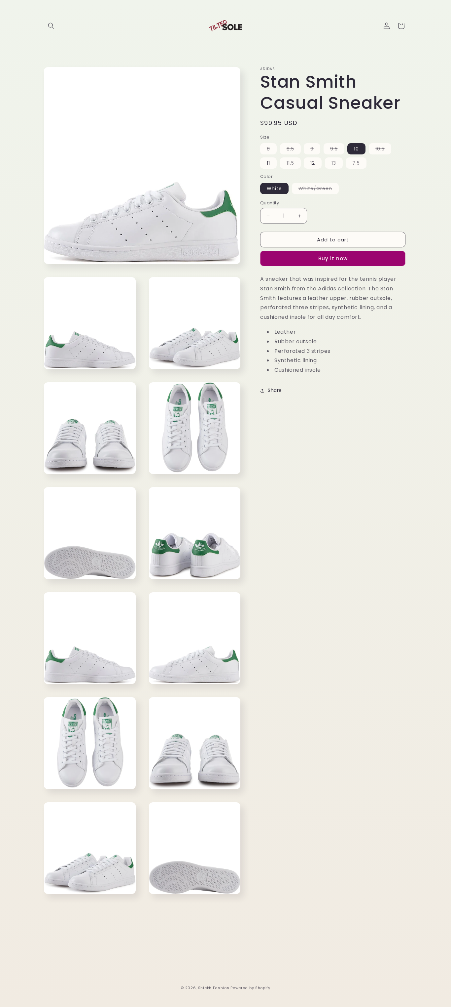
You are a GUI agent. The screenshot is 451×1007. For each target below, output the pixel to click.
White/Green (318, 189)
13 (337, 164)
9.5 (337, 150)
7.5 (359, 164)
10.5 (383, 150)
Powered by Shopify (250, 987)
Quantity (269, 203)
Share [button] (275, 390)
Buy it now (333, 258)
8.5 (294, 150)
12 (312, 163)
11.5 (294, 164)
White (274, 188)
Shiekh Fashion (213, 987)
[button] (51, 26)
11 (268, 163)
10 (356, 149)
